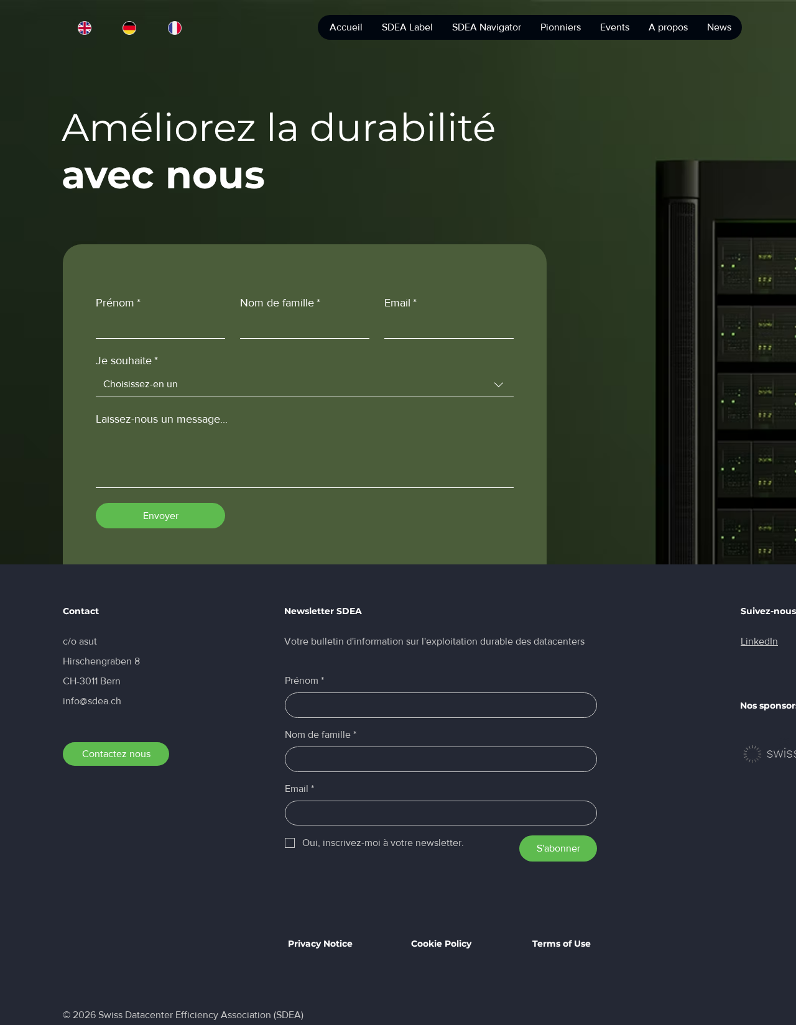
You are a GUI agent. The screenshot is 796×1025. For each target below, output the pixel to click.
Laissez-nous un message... (162, 419)
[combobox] (305, 384)
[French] (174, 28)
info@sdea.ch (92, 701)
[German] (129, 28)
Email (400, 302)
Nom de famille (280, 302)
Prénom (118, 302)
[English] (84, 28)
